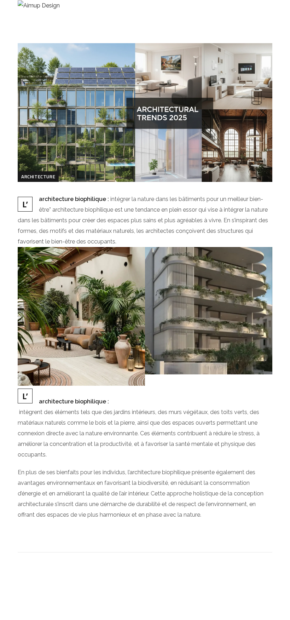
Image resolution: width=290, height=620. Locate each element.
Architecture (38, 176)
